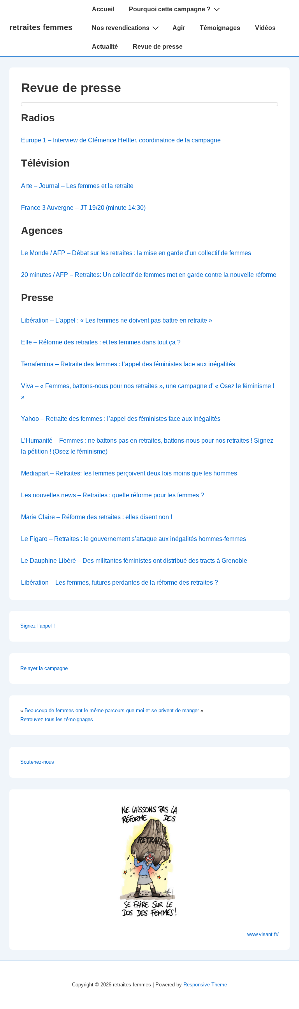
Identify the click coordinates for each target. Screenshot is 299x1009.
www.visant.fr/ (263, 934)
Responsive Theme (205, 985)
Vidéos (265, 28)
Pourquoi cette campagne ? (170, 9)
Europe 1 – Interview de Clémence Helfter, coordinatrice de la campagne (121, 140)
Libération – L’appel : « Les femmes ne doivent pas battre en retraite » (116, 320)
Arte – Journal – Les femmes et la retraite (77, 186)
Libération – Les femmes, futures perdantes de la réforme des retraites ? (119, 582)
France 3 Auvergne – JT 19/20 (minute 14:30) (83, 207)
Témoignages (220, 28)
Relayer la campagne (44, 668)
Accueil (103, 9)
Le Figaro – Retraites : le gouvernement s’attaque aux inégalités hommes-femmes (133, 539)
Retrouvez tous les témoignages (56, 719)
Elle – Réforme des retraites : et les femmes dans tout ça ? (101, 342)
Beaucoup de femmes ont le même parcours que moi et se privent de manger (112, 710)
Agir (178, 28)
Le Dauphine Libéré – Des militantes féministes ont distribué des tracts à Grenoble (134, 560)
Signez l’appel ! (37, 626)
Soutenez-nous (37, 762)
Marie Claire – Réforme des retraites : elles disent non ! (96, 517)
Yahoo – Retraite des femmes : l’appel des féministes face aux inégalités (120, 418)
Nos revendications (121, 28)
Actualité (105, 46)
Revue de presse (158, 46)
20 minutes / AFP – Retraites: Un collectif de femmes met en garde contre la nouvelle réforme (148, 274)
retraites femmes (40, 27)
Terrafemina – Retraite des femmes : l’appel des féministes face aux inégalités (128, 364)
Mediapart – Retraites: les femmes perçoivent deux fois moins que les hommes (129, 473)
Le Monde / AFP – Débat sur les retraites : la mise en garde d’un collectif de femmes (136, 253)
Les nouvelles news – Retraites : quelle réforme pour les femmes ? (112, 495)
